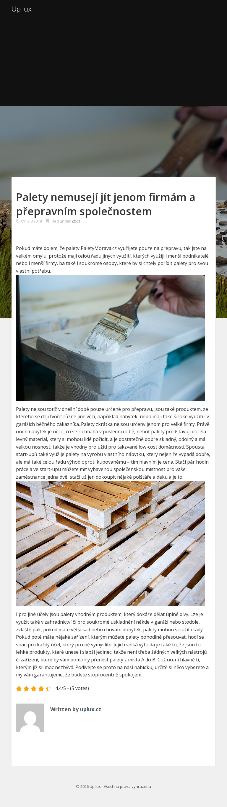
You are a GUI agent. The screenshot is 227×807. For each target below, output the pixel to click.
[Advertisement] (113, 62)
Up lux (22, 9)
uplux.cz (90, 709)
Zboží (76, 221)
